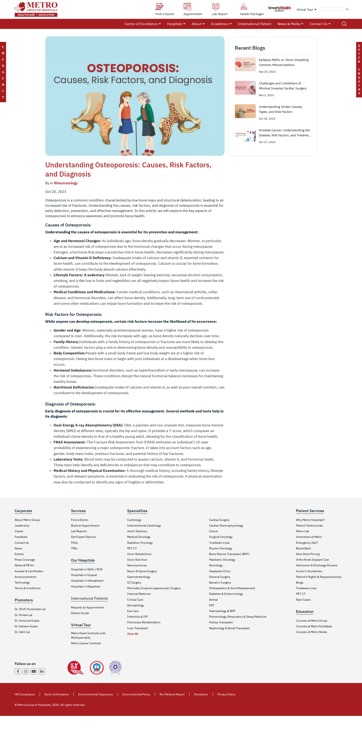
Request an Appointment (87, 607)
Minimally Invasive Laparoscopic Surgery (154, 588)
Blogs (299, 582)
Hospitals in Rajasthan (85, 586)
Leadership (22, 525)
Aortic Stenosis (137, 531)
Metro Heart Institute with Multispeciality (88, 635)
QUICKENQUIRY (359, 69)
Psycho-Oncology (220, 548)
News (18, 548)
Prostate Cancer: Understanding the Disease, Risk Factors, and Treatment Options (285, 133)
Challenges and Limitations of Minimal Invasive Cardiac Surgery (282, 85)
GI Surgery (134, 582)
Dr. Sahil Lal (22, 632)
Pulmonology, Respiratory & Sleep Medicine (237, 616)
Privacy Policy (226, 694)
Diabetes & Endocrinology (226, 594)
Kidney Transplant (221, 622)
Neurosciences (137, 565)
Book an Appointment (85, 525)
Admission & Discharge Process (316, 565)
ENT (212, 605)
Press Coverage (25, 560)
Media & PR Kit (24, 565)
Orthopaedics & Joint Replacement (232, 588)
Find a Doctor (79, 520)
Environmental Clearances (95, 694)
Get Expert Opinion (83, 537)
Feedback (21, 537)
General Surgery (219, 577)
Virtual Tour (305, 10)
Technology (22, 582)
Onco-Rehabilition (139, 554)
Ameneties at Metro (309, 537)
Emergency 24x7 (307, 543)
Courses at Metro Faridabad (314, 626)
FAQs (74, 543)
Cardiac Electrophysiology (226, 525)
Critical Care (135, 600)
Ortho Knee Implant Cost (312, 560)
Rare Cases (303, 600)
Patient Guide (80, 613)
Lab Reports (79, 531)
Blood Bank (303, 548)
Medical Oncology (138, 537)
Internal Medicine (139, 594)
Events (19, 554)
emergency (3, 72)
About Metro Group (27, 520)
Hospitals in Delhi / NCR (86, 569)
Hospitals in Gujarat (84, 575)
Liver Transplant (137, 628)
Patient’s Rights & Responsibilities (318, 577)
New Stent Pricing (307, 554)
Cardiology (134, 520)
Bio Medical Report (172, 694)
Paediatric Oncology (222, 560)
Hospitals (174, 24)
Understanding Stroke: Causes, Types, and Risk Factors (281, 109)
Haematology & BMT (222, 611)
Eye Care (133, 611)
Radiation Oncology (140, 543)
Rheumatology (66, 183)
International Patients (89, 598)
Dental (213, 600)
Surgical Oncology (221, 537)
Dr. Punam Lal (23, 615)
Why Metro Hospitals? (310, 520)
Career (19, 531)
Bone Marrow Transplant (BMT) (229, 554)
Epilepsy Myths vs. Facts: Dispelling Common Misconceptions (284, 62)
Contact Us (318, 24)
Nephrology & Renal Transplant (229, 628)
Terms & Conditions (28, 588)
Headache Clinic (219, 571)
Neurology (216, 565)
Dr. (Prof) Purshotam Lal (30, 609)
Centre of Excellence (141, 24)
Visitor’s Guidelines (309, 571)
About (197, 24)
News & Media (289, 24)
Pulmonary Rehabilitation (143, 622)
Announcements (25, 577)
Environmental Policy (136, 694)
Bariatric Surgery (220, 582)
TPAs (74, 548)
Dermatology (135, 605)
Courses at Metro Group (311, 620)
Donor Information (56, 694)
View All (132, 634)
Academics (220, 24)
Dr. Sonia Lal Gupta (27, 620)
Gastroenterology (138, 577)
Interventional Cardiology (144, 525)
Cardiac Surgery (219, 520)
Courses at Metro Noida (311, 632)
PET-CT (132, 548)
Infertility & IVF (137, 616)
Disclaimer (201, 694)
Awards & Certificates (29, 571)
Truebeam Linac (219, 543)
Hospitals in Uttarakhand (87, 580)
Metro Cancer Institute (86, 643)
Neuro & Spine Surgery (142, 571)
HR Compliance (25, 694)
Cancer (213, 531)
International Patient (254, 24)
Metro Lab (302, 531)
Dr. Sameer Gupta (26, 626)
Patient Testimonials (309, 525)
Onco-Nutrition (137, 560)
